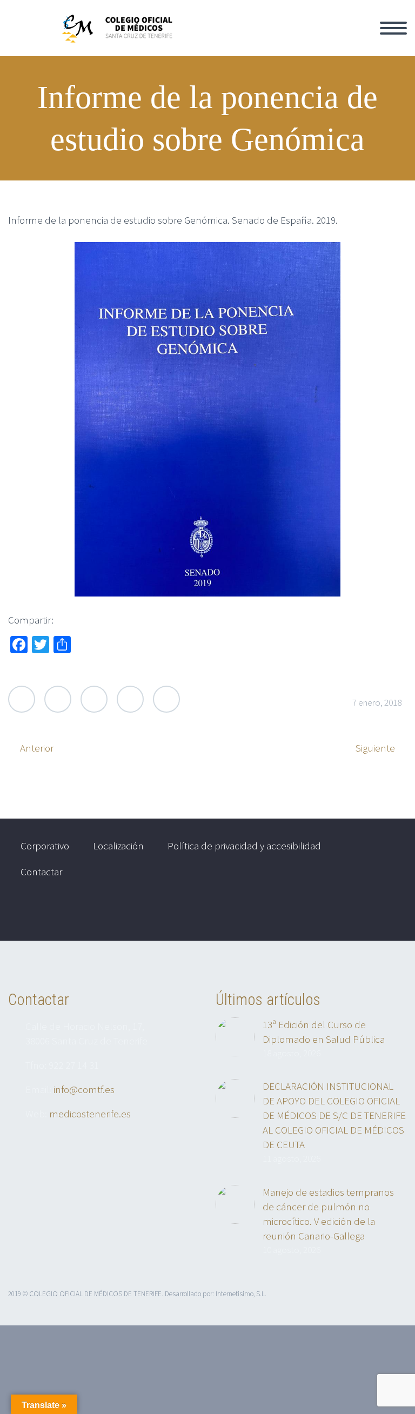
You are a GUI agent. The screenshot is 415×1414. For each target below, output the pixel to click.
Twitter (21, 699)
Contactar (41, 871)
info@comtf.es (84, 1089)
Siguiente (375, 747)
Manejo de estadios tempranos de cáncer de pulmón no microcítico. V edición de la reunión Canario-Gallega (328, 1213)
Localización (118, 845)
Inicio (244, 40)
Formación (370, 40)
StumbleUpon (166, 699)
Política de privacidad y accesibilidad (244, 845)
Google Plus (94, 699)
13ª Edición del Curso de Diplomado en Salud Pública (324, 1032)
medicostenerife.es (90, 1113)
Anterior (36, 747)
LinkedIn (130, 699)
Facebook (57, 699)
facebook (385, 912)
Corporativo (302, 40)
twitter (353, 912)
